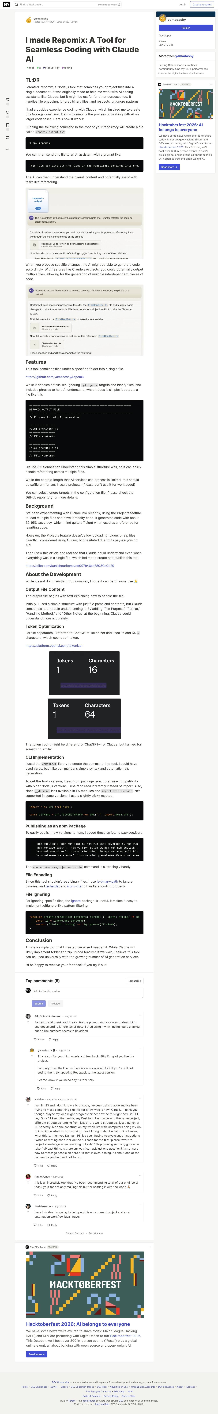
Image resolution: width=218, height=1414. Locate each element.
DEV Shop (119, 1391)
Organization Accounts (143, 1386)
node (30, 67)
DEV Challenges (39, 1386)
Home (25, 1386)
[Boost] (8, 137)
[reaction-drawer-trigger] (8, 101)
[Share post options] (7, 149)
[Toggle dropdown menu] (140, 1015)
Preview (55, 1003)
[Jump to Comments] (8, 114)
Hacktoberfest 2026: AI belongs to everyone (78, 1324)
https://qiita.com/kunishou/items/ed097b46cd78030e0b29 (70, 566)
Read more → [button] (37, 1354)
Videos (64, 1386)
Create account (202, 4)
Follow (186, 27)
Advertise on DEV (119, 1386)
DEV (121, 1400)
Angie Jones (42, 1176)
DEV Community (60, 1382)
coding (67, 67)
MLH (130, 1391)
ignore (76, 901)
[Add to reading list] (8, 127)
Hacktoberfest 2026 (125, 1336)
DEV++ (53, 1386)
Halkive (39, 1099)
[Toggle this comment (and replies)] (28, 1022)
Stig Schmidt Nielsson (48, 1016)
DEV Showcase (166, 1386)
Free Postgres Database (98, 1391)
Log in (182, 4)
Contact (190, 1386)
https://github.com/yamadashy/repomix (55, 377)
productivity (51, 67)
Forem (72, 1400)
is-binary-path (107, 881)
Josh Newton (43, 1206)
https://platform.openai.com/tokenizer (54, 646)
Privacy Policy (111, 1396)
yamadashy (41, 18)
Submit (38, 1003)
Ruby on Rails (102, 1404)
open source (89, 1400)
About (180, 1386)
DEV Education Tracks (82, 1386)
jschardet (53, 886)
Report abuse (96, 1233)
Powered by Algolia (108, 4)
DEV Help (102, 1386)
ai (39, 67)
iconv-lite (74, 886)
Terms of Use (128, 1396)
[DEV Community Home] (7, 4)
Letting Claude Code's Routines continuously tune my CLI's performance (183, 68)
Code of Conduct (75, 1233)
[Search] (16, 5)
